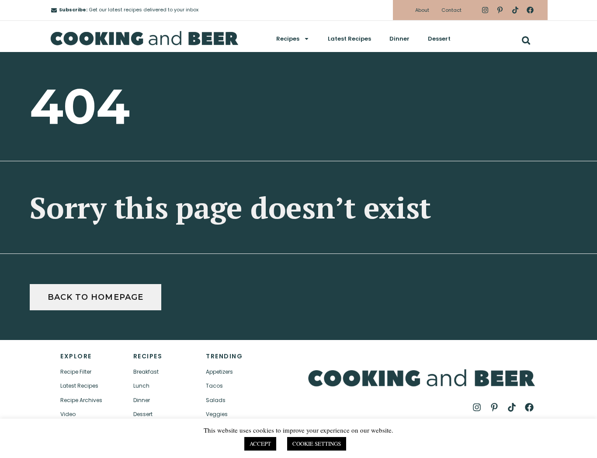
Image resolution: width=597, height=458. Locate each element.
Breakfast (146, 371)
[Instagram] (485, 10)
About (422, 10)
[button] (526, 40)
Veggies (217, 414)
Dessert (439, 39)
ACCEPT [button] (260, 444)
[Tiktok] (515, 10)
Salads (216, 400)
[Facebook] (530, 10)
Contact (451, 10)
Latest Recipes (349, 39)
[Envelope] (54, 10)
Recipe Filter (75, 371)
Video (68, 414)
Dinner (399, 39)
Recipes (287, 39)
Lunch (141, 385)
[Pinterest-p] (500, 10)
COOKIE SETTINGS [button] (316, 444)
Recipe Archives (81, 400)
